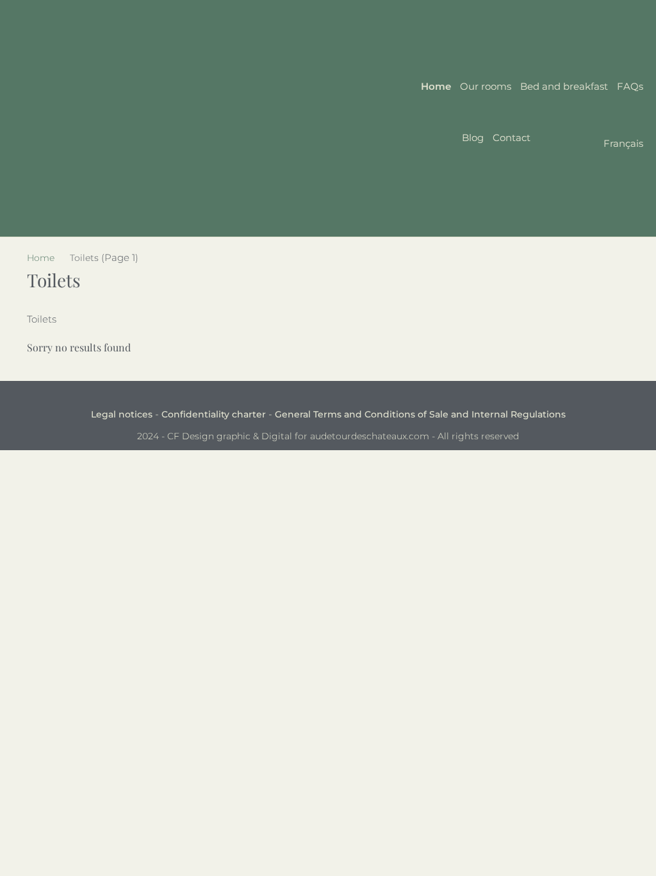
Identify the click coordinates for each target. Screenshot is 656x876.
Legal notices (121, 414)
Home (436, 86)
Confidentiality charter (213, 414)
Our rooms (485, 86)
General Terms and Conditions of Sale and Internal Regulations (420, 414)
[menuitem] (591, 144)
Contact (511, 137)
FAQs (630, 86)
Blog (473, 137)
